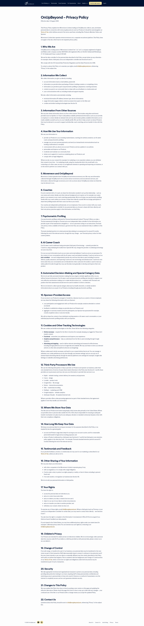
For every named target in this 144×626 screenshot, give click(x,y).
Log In (104, 3)
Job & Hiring (105, 622)
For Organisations (72, 3)
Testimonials (54, 3)
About (79, 3)
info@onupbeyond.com (84, 66)
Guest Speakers (62, 3)
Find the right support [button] (95, 3)
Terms (116, 622)
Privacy (111, 622)
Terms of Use (45, 32)
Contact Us (97, 622)
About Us (91, 622)
